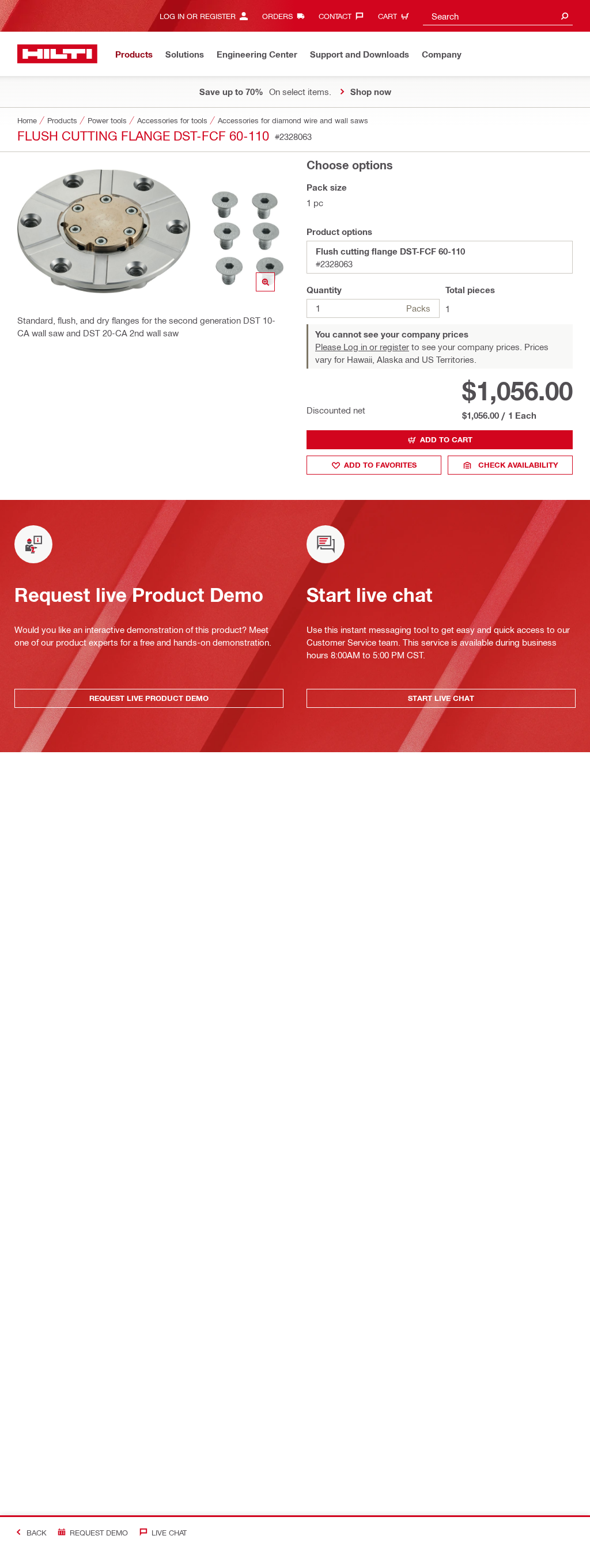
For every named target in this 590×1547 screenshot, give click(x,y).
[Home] (57, 53)
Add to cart (446, 439)
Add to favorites (380, 464)
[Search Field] (564, 15)
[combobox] (498, 15)
